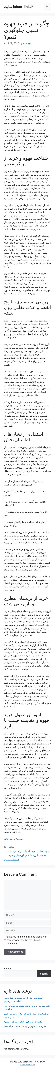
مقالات (11, 847)
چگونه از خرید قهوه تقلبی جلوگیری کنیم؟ (23, 1021)
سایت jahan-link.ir (18, 7)
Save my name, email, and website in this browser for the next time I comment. (27, 940)
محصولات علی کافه (13, 838)
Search (7, 968)
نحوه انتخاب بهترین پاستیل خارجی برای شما (28, 851)
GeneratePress (27, 1064)
